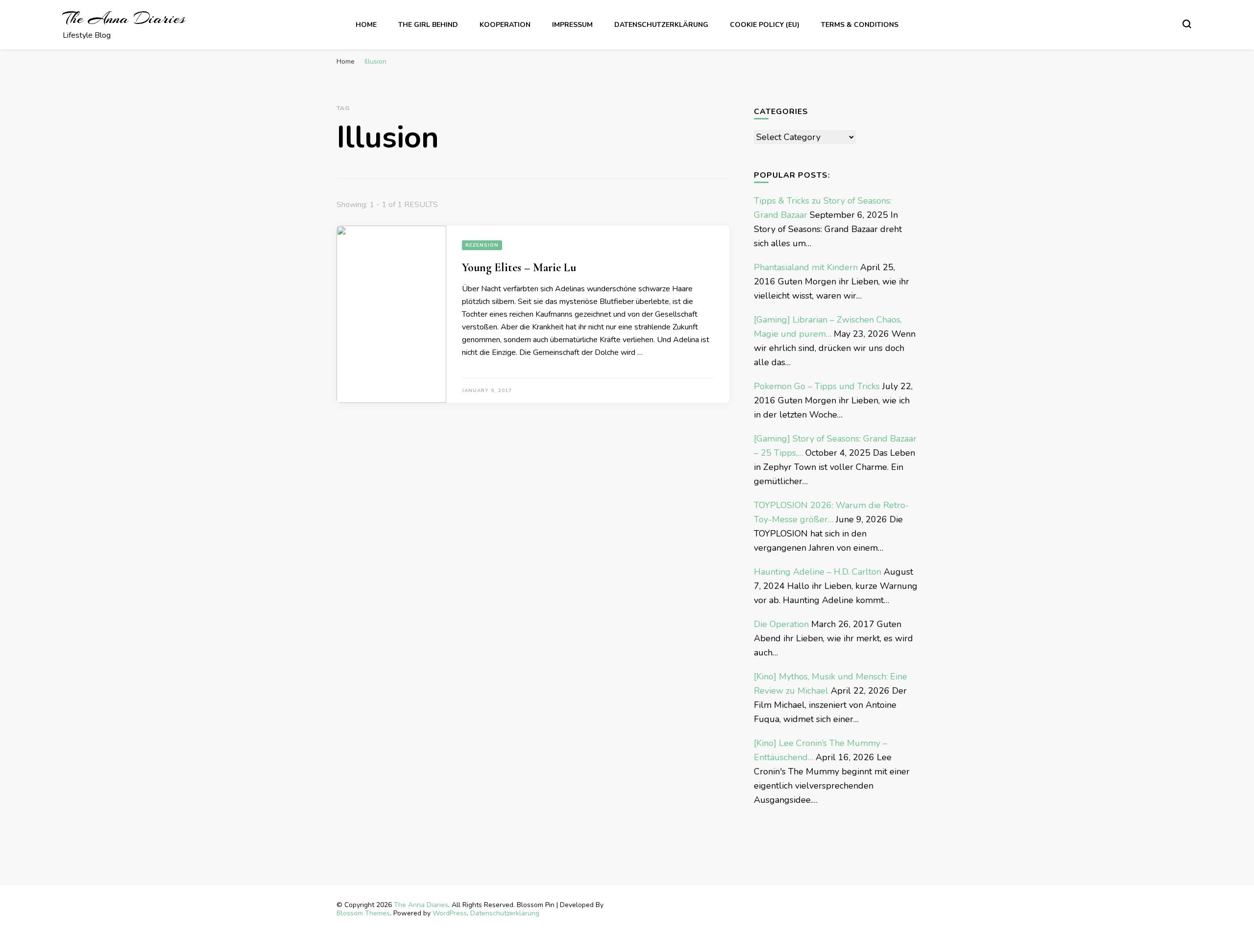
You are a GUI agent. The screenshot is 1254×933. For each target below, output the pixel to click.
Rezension (482, 245)
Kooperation (505, 24)
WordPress (450, 913)
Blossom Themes (363, 913)
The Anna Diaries (124, 18)
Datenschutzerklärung (661, 24)
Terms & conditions (859, 24)
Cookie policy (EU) (764, 24)
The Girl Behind (428, 24)
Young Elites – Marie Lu (519, 267)
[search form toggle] (1186, 24)
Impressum (572, 24)
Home (366, 24)
